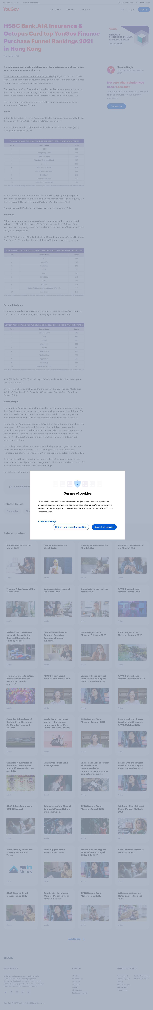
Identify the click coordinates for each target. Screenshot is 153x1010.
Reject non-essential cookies (70, 527)
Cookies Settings (47, 521)
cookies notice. (46, 511)
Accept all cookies (104, 527)
